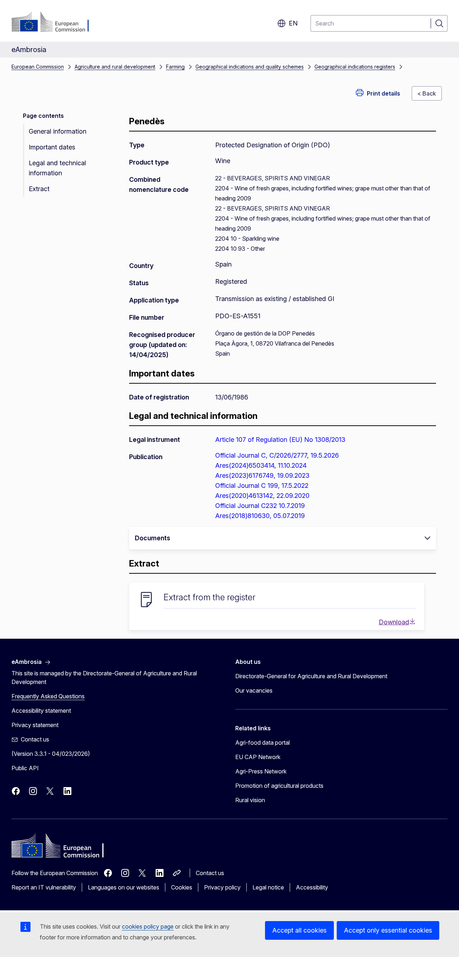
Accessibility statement (41, 710)
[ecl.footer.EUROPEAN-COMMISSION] (55, 22)
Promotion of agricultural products (279, 785)
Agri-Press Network (261, 771)
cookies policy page (148, 926)
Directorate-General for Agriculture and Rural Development (311, 676)
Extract (39, 189)
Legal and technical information (57, 168)
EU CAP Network (257, 756)
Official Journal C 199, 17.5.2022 (261, 485)
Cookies (181, 887)
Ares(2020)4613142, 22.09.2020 (262, 495)
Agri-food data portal (262, 742)
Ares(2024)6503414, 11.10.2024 (261, 465)
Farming (175, 67)
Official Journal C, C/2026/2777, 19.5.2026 (277, 455)
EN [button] (293, 23)
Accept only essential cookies (388, 930)
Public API (25, 768)
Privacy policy (222, 887)
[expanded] (427, 538)
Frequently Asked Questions (48, 696)
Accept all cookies (299, 930)
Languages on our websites (123, 887)
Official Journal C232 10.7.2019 (260, 505)
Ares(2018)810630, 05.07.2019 (260, 515)
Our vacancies (254, 690)
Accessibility (312, 887)
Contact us (210, 873)
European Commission (37, 67)
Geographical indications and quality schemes (249, 67)
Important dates (52, 147)
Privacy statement (34, 725)
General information (57, 131)
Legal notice (268, 887)
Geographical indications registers (354, 67)
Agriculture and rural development (115, 67)
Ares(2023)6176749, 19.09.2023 (262, 475)
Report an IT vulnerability (43, 887)
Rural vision (250, 800)
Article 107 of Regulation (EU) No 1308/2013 (280, 439)
